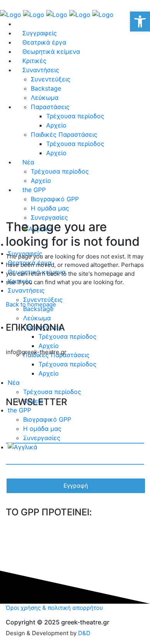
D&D (84, 633)
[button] (140, 21)
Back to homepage (31, 304)
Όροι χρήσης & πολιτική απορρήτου (54, 607)
